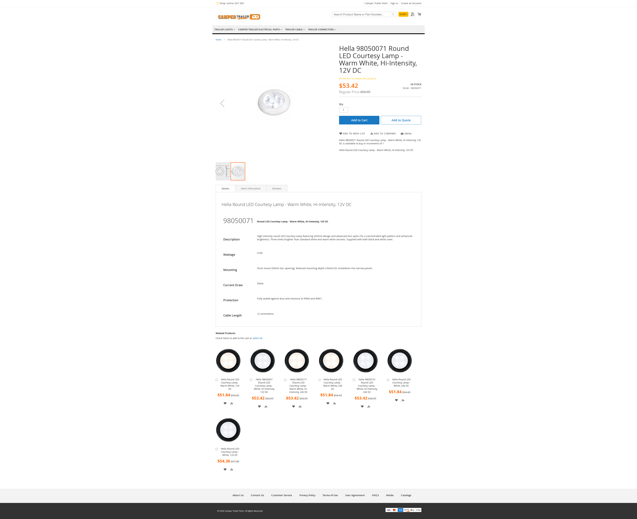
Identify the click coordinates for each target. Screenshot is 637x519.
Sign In (394, 3)
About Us (238, 495)
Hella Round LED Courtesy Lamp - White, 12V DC (230, 452)
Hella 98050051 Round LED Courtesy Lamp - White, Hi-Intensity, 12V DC (264, 386)
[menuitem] (224, 29)
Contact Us (257, 495)
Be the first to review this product (357, 78)
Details (225, 188)
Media (390, 495)
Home (219, 39)
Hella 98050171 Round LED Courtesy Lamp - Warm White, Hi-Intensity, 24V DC (298, 386)
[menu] (318, 29)
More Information (251, 188)
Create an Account (411, 3)
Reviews (276, 188)
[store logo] (239, 15)
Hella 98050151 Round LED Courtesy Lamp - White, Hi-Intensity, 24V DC (367, 386)
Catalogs (406, 495)
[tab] (225, 188)
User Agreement (355, 495)
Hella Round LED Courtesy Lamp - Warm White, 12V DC (229, 384)
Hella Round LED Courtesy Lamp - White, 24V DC (401, 382)
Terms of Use (330, 495)
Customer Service (281, 495)
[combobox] (364, 14)
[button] (403, 14)
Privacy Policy (307, 495)
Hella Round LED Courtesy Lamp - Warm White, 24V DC (332, 384)
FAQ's (375, 495)
